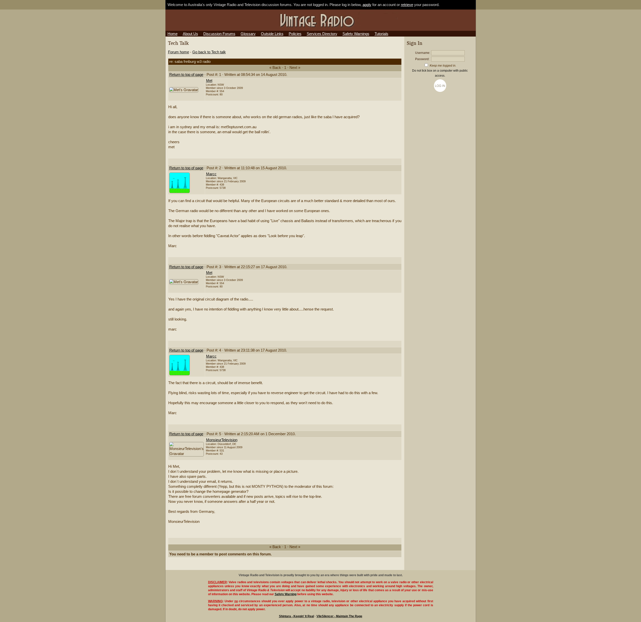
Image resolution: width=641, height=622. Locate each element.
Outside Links (272, 34)
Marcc (211, 174)
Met (209, 81)
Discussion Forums (219, 34)
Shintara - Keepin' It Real (296, 616)
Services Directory (322, 34)
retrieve (407, 5)
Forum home (178, 52)
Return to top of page (186, 75)
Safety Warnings (356, 34)
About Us (190, 34)
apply (367, 5)
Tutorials (381, 34)
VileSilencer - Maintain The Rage (339, 616)
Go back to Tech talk (209, 52)
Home (173, 34)
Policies (295, 34)
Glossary (248, 34)
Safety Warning (285, 594)
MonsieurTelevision (221, 440)
